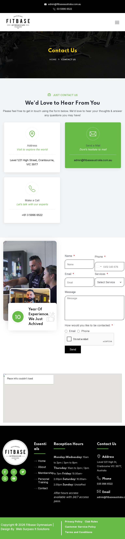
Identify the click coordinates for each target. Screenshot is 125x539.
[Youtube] (14, 478)
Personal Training (43, 480)
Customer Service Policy (80, 526)
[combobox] (98, 266)
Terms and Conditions (78, 532)
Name (69, 255)
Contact (43, 488)
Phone (99, 256)
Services (100, 274)
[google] (5, 478)
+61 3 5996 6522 (32, 215)
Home (52, 60)
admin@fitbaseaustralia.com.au (64, 4)
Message (70, 292)
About (42, 467)
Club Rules (91, 521)
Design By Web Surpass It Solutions (25, 529)
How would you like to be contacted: (88, 325)
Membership (43, 473)
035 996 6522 (105, 483)
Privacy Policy (73, 521)
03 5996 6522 (64, 8)
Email (68, 274)
